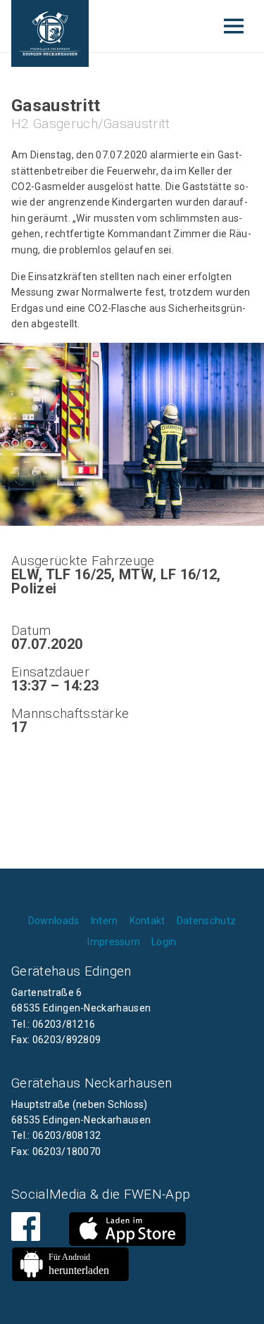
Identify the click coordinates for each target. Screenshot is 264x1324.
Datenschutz (207, 920)
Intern (104, 920)
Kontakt (147, 920)
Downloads (54, 920)
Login (164, 941)
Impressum (113, 941)
